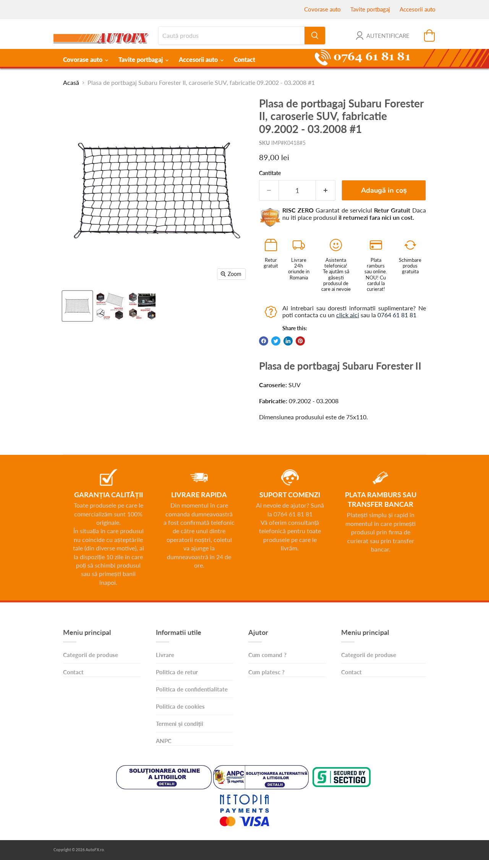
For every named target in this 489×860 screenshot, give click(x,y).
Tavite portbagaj (370, 9)
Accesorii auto (418, 9)
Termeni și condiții (179, 723)
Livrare (165, 654)
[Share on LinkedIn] (288, 341)
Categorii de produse (90, 654)
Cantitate (270, 173)
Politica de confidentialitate (192, 689)
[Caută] (314, 35)
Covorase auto (322, 9)
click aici (347, 314)
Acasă (71, 82)
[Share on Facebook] (263, 341)
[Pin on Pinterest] (300, 341)
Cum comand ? (267, 654)
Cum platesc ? (266, 672)
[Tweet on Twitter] (275, 341)
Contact (244, 59)
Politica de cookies (180, 706)
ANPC (164, 740)
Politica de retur (177, 672)
